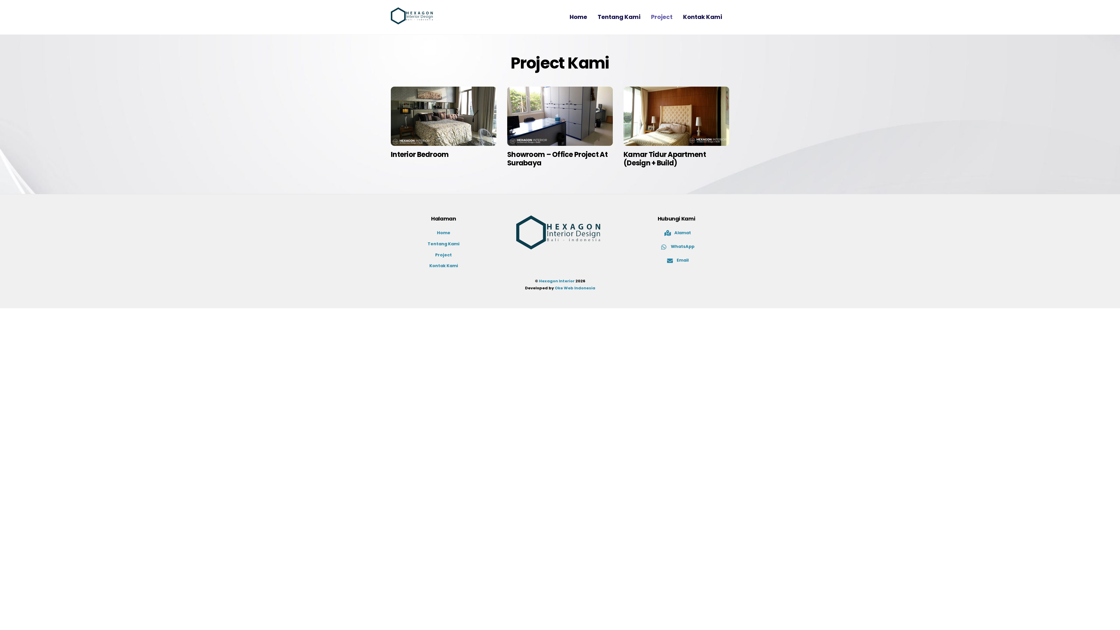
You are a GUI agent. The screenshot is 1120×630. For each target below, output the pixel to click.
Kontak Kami (702, 17)
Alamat (682, 233)
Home (578, 17)
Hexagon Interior (557, 281)
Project (662, 17)
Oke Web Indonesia (575, 288)
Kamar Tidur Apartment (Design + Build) (665, 159)
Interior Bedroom (420, 154)
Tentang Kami (619, 17)
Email (682, 260)
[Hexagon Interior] (413, 21)
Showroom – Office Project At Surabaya (557, 159)
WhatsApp (682, 246)
